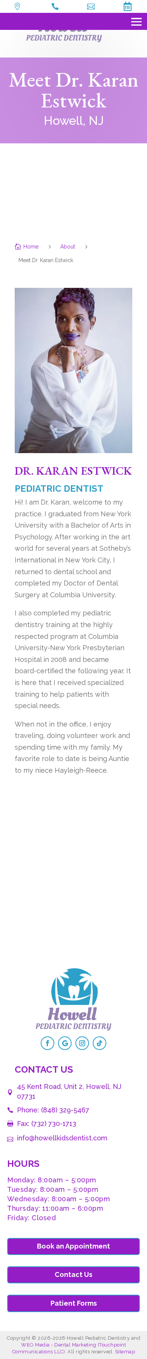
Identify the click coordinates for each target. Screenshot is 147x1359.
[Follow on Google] (65, 1043)
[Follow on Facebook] (47, 1043)
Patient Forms (74, 1303)
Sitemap (125, 1351)
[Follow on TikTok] (99, 1043)
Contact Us (73, 1274)
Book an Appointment (73, 1246)
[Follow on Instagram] (82, 1043)
